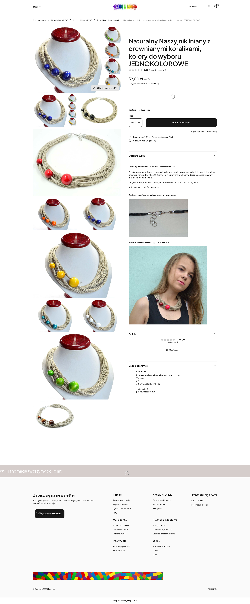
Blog (155, 554)
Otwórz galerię (107, 88)
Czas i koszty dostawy (162, 529)
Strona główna (39, 20)
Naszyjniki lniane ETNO (82, 20)
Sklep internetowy (124, 601)
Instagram (157, 508)
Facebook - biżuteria (162, 500)
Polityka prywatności (122, 546)
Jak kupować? (119, 550)
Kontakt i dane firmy (161, 546)
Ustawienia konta (120, 529)
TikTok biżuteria (159, 504)
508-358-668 (197, 500)
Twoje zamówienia (121, 525)
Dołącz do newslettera (49, 513)
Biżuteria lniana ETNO (59, 20)
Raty (115, 513)
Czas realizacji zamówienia (164, 533)
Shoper (50, 589)
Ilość (131, 115)
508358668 (142, 388)
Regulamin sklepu (120, 504)
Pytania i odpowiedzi (122, 508)
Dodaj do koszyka (181, 122)
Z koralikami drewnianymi (108, 20)
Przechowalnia (119, 533)
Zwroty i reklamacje (121, 500)
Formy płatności (160, 525)
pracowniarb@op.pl (145, 391)
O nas (155, 550)
